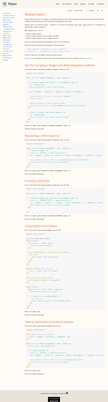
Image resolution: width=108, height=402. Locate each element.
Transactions (7, 13)
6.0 (98, 10)
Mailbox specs (7, 55)
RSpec (12, 4)
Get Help (91, 4)
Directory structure (9, 15)
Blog (75, 4)
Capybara (28, 58)
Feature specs (7, 31)
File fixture (6, 49)
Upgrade (82, 4)
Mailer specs (7, 38)
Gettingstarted (7, 44)
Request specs (7, 26)
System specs (7, 58)
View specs (6, 33)
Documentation (67, 4)
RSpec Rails (79, 10)
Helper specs (7, 35)
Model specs (7, 20)
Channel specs (7, 46)
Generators (6, 42)
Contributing (100, 4)
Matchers (6, 24)
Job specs (6, 53)
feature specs (87, 58)
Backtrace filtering (8, 18)
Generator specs (8, 51)
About (57, 4)
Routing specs (7, 40)
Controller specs (8, 22)
